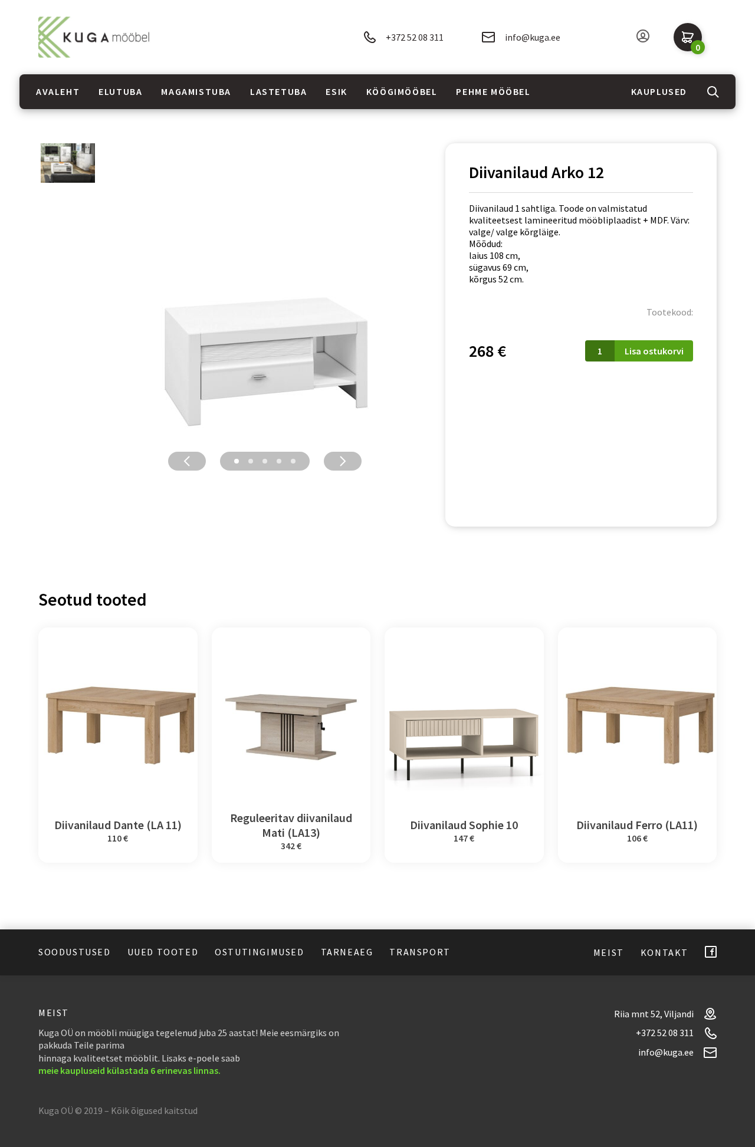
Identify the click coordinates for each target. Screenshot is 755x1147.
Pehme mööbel (493, 91)
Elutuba (120, 91)
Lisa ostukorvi (654, 351)
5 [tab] (293, 461)
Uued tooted (163, 952)
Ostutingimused (259, 952)
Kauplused (659, 91)
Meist (608, 952)
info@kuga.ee (532, 37)
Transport (419, 952)
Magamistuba (196, 91)
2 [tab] (250, 461)
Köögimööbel (402, 91)
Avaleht (58, 91)
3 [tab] (264, 461)
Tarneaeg (347, 952)
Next (343, 461)
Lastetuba (278, 91)
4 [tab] (279, 461)
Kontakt (664, 952)
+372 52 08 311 (415, 37)
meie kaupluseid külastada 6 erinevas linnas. (129, 1070)
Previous (187, 461)
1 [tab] (236, 461)
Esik (336, 91)
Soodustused (74, 952)
